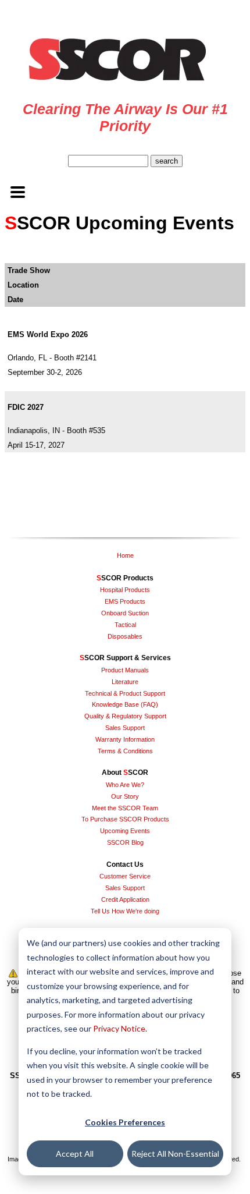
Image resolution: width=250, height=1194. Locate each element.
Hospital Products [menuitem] (125, 589)
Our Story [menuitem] (125, 796)
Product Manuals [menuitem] (125, 670)
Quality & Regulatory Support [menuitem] (125, 716)
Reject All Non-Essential (175, 1153)
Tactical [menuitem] (125, 624)
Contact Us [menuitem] (125, 864)
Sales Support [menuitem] (125, 727)
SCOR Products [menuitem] (125, 578)
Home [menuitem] (125, 555)
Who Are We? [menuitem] (125, 784)
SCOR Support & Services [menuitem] (125, 658)
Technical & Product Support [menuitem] (125, 693)
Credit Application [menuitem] (125, 899)
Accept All (75, 1153)
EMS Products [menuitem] (125, 601)
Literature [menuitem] (125, 681)
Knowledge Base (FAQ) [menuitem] (125, 704)
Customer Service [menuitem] (125, 876)
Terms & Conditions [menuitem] (125, 750)
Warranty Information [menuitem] (125, 739)
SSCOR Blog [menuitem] (125, 842)
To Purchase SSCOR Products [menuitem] (125, 819)
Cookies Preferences (125, 1122)
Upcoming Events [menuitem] (125, 830)
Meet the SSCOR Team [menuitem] (125, 808)
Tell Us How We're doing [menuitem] (125, 911)
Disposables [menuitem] (125, 636)
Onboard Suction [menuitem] (125, 613)
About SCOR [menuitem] (125, 772)
